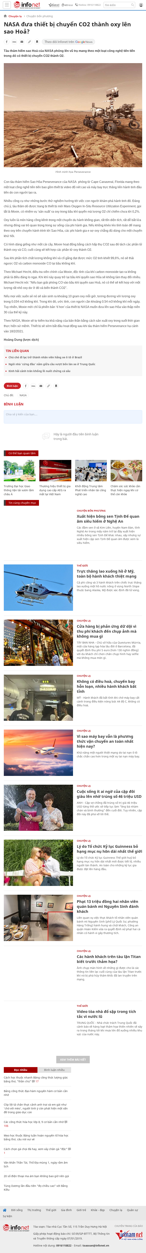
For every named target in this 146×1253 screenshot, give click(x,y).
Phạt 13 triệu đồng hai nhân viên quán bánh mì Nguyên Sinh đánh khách (108, 906)
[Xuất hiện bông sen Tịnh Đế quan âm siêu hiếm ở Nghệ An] (38, 533)
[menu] (7, 5)
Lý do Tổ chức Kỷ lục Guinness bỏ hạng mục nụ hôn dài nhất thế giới (109, 849)
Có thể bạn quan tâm (22, 453)
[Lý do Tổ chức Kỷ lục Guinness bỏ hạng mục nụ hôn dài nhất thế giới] (38, 863)
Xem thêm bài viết (73, 1059)
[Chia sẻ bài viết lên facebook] (7, 42)
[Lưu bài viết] (37, 42)
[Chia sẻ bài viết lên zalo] (14, 42)
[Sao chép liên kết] (29, 42)
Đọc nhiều (20, 1070)
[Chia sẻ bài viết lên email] (22, 42)
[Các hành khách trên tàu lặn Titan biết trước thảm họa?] (38, 973)
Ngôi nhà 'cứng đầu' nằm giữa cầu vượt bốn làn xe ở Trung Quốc (52, 364)
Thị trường (34, 1210)
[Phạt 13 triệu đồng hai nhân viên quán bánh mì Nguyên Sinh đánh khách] (38, 918)
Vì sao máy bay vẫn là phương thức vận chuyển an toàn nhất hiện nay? (105, 741)
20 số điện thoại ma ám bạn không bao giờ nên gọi (36, 1176)
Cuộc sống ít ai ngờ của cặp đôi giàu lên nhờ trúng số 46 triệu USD (109, 794)
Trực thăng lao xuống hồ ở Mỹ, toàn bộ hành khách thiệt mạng (106, 574)
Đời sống (17, 1210)
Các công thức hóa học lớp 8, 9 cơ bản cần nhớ (34, 1122)
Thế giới (82, 565)
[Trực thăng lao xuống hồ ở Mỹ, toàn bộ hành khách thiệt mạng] (38, 587)
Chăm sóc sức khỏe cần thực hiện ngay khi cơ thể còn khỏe (125, 490)
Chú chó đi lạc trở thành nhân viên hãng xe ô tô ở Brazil (45, 357)
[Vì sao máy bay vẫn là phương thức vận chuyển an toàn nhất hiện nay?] (38, 753)
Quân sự (132, 1210)
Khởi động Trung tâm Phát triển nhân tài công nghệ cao (90, 490)
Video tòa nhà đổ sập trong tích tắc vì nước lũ (106, 1014)
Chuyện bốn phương (39, 16)
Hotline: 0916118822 (90, 4)
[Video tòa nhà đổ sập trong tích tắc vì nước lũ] (38, 1028)
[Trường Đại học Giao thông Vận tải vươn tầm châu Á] (20, 470)
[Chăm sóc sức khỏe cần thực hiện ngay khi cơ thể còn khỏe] (126, 470)
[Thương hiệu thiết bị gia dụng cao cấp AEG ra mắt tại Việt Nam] (55, 470)
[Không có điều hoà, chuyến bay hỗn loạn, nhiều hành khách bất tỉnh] (38, 698)
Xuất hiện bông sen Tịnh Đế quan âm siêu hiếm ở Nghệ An (108, 519)
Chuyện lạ (15, 16)
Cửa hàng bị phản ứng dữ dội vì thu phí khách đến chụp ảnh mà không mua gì (106, 631)
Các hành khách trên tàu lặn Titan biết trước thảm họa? (109, 959)
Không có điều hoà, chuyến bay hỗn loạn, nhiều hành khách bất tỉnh (106, 686)
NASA (23, 395)
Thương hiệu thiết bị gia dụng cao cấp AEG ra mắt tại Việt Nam (55, 490)
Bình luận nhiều (54, 1070)
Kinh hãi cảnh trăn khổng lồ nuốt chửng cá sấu (39, 371)
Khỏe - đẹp (98, 1210)
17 (37, 1081)
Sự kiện (7, 1216)
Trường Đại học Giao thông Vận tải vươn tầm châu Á (19, 490)
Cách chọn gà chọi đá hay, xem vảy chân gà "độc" (35, 1149)
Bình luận (12, 385)
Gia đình (66, 1210)
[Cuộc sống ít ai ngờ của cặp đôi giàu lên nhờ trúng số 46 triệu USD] (38, 808)
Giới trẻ (81, 1210)
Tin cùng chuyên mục (22, 503)
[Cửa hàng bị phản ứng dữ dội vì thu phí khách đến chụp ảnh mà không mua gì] (38, 643)
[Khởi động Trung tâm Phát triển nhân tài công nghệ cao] (91, 470)
